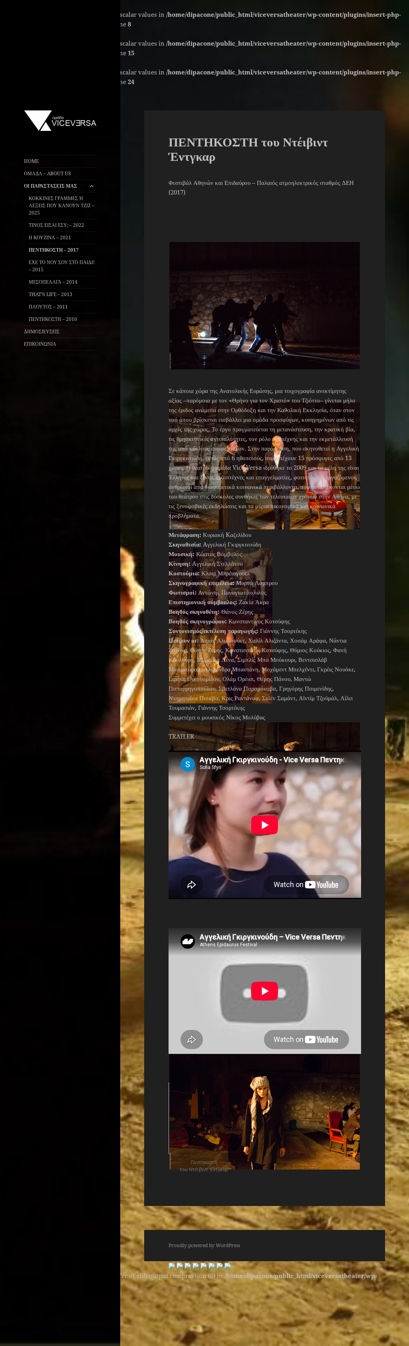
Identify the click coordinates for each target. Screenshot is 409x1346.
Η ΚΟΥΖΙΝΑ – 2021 (50, 237)
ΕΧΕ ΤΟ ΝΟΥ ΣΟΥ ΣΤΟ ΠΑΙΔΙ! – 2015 (62, 266)
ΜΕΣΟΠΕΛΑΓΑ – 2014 (53, 281)
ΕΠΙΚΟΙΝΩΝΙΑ (40, 344)
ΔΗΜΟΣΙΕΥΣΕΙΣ (42, 331)
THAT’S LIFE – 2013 (50, 294)
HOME (31, 161)
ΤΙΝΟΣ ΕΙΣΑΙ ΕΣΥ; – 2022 (56, 225)
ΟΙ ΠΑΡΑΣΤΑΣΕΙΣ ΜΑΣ (50, 185)
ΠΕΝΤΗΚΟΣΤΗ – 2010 (53, 319)
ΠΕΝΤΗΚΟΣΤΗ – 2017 (54, 249)
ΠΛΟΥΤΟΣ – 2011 (48, 306)
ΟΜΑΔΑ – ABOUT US (47, 173)
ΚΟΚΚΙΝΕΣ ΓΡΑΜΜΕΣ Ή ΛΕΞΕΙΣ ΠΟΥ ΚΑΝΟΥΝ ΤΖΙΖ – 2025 (61, 205)
